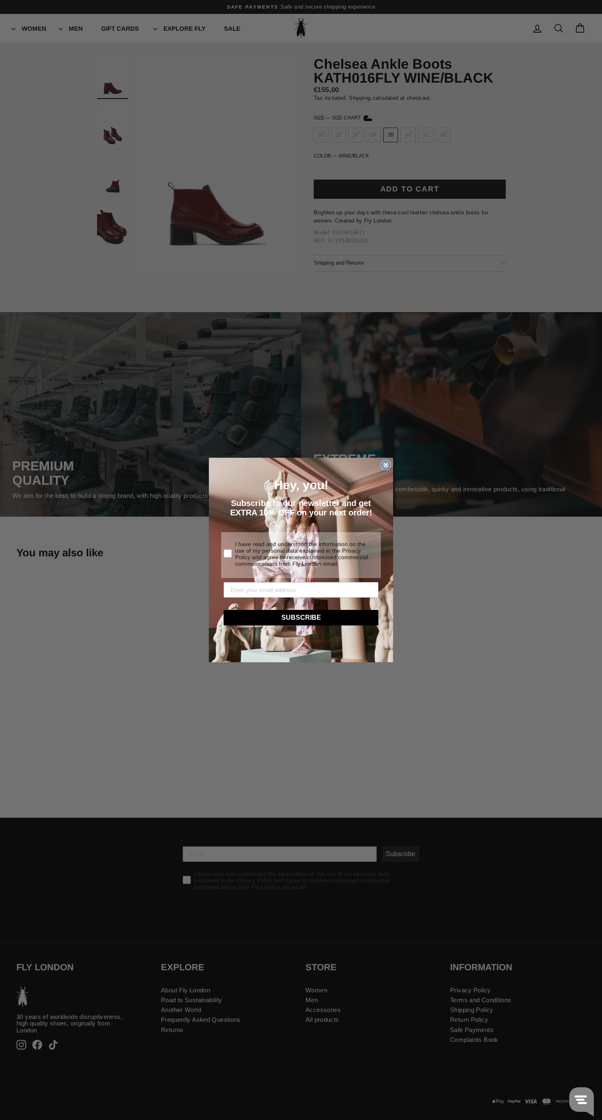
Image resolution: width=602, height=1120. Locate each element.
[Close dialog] (386, 465)
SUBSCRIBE (301, 617)
